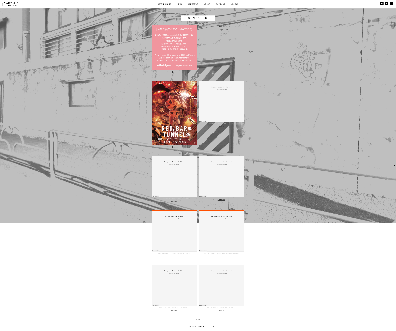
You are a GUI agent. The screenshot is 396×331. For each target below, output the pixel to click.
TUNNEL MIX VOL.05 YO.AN (181, 307)
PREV (198, 319)
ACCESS (234, 4)
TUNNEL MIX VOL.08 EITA (180, 198)
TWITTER (382, 3)
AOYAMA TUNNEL (211, 123)
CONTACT (220, 4)
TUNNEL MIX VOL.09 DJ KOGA (228, 123)
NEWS (179, 4)
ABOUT (207, 4)
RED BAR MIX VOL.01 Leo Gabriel (228, 253)
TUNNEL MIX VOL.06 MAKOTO (180, 253)
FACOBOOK (386, 3)
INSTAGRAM (391, 3)
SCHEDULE (193, 4)
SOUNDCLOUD (164, 4)
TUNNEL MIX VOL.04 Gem (228, 307)
